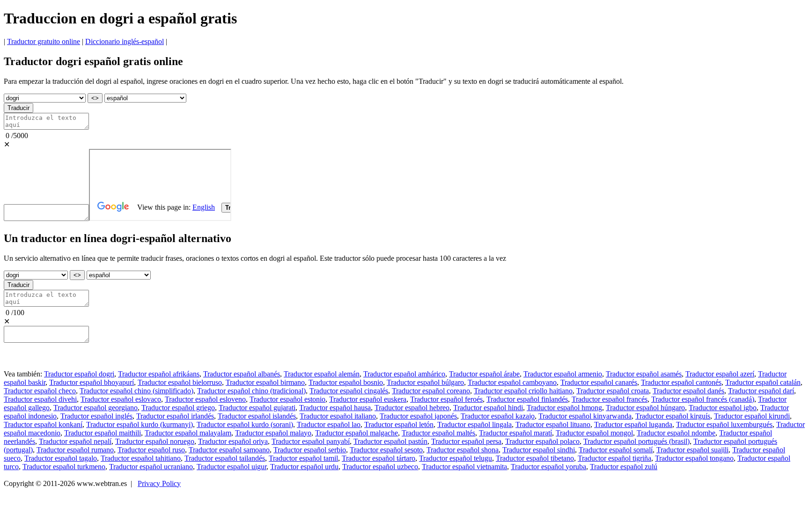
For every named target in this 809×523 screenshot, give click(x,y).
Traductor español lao (328, 424)
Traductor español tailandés (224, 458)
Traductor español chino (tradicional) (251, 391)
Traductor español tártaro (378, 458)
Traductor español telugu (455, 458)
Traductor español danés (688, 391)
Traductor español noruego (154, 441)
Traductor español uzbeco (380, 467)
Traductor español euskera (367, 399)
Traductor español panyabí (311, 441)
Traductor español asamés (644, 374)
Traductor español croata (612, 391)
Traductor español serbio (309, 450)
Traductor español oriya (233, 441)
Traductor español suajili (692, 450)
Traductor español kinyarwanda (585, 416)
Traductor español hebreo (412, 408)
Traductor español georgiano (95, 408)
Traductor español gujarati (257, 408)
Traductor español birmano (265, 382)
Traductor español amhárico (404, 374)
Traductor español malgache (356, 433)
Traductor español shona (463, 450)
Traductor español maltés (438, 433)
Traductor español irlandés (175, 416)
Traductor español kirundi (752, 416)
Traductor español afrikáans (158, 374)
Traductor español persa (466, 441)
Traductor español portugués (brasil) (636, 441)
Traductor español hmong (564, 408)
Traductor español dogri (79, 374)
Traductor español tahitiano (141, 458)
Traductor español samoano (229, 450)
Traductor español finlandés (527, 399)
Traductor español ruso (151, 450)
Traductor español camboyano (512, 382)
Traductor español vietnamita (464, 467)
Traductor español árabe (484, 374)
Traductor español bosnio (346, 382)
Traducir (18, 107)
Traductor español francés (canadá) (702, 399)
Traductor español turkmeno (63, 467)
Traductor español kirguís (672, 416)
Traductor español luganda (633, 424)
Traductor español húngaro (645, 408)
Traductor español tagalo (60, 458)
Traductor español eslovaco (121, 399)
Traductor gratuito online (43, 41)
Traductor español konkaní (43, 424)
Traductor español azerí (719, 374)
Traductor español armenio (562, 374)
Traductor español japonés (418, 416)
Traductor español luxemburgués (724, 424)
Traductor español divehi (40, 399)
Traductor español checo (40, 391)
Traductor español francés (609, 399)
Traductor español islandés (257, 416)
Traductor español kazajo (498, 416)
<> (95, 98)
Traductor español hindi (488, 408)
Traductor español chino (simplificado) (136, 391)
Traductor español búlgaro (425, 382)
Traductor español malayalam (188, 433)
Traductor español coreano (431, 391)
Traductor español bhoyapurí (91, 382)
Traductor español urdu (304, 467)
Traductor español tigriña (614, 458)
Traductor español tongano (694, 458)
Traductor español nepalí (75, 441)
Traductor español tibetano (535, 458)
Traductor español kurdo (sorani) (245, 424)
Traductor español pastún (390, 441)
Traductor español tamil (303, 458)
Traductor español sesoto (386, 450)
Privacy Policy (159, 483)
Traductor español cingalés (348, 391)
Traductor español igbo (723, 408)
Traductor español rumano (75, 450)
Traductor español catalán (763, 382)
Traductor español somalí (616, 450)
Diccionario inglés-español (124, 41)
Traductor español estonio (287, 399)
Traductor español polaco (542, 441)
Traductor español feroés (446, 399)
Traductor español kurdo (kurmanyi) (139, 424)
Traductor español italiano (338, 416)
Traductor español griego (178, 408)
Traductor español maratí (515, 433)
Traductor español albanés (241, 374)
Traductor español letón (399, 424)
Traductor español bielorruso (180, 382)
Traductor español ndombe (676, 433)
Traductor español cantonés (681, 382)
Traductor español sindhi (538, 450)
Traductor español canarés (598, 382)
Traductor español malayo (273, 433)
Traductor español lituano (552, 424)
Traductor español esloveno (205, 399)
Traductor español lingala (474, 424)
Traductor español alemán (322, 374)
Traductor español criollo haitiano (523, 391)
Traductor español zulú (623, 467)
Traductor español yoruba (548, 467)
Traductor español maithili (102, 433)
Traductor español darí (761, 391)
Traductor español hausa (335, 408)
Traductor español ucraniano (151, 467)
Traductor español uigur (231, 467)
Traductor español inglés (96, 416)
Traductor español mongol (594, 433)
